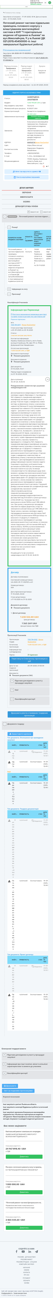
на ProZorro (38, 53)
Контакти (26, 1272)
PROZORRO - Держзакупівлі (26, 1257)
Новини (26, 1270)
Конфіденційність (6, 1293)
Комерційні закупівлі (26, 1264)
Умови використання (20, 1293)
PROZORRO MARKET (26, 1259)
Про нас (26, 1275)
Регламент (26, 1278)
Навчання (26, 1267)
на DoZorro (7, 55)
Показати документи (22, 356)
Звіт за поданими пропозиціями (18, 1091)
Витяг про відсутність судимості (27, 171)
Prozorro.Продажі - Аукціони (26, 1262)
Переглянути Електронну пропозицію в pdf (29, 660)
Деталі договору (19, 613)
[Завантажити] (9, 752)
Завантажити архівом (21, 734)
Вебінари (26, 1280)
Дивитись (24, 1156)
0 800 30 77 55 (34, 1)
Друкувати (11, 1086)
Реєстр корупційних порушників (28, 177)
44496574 (31, 142)
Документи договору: (19, 605)
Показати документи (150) (22, 675)
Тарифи (26, 1283)
